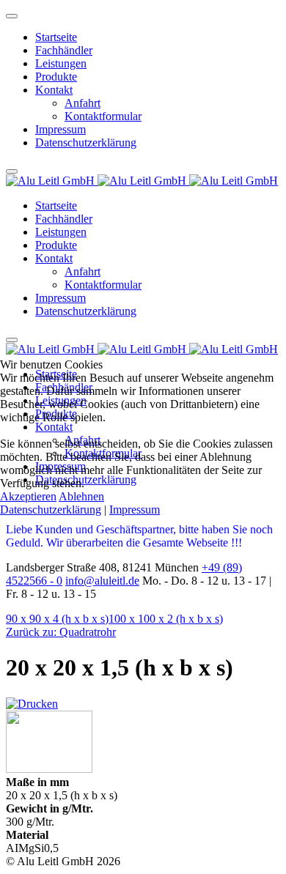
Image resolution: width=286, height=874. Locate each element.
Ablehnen (81, 496)
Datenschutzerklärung (50, 509)
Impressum (134, 509)
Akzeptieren (28, 496)
